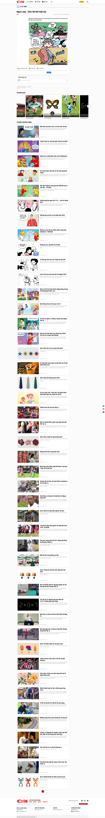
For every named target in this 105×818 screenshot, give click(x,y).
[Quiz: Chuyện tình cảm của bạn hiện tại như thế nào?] (52, 106)
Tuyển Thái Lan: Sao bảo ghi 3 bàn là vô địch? (54, 141)
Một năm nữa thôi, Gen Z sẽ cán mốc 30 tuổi (53, 126)
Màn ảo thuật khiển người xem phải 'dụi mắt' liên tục (53, 423)
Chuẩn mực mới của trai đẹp (48, 407)
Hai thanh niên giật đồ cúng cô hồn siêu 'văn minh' (53, 763)
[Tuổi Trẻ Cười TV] (84, 800)
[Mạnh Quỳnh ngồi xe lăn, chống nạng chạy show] (28, 693)
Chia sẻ (48, 72)
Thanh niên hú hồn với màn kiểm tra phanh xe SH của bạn (54, 482)
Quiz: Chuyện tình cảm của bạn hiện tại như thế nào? (52, 115)
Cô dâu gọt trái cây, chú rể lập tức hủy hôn (52, 259)
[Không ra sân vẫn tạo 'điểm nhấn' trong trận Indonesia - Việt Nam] (28, 235)
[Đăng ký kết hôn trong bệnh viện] (28, 457)
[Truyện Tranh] (52, 7)
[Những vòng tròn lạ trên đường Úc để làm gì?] (28, 723)
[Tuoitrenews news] (45, 801)
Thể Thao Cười (30, 118)
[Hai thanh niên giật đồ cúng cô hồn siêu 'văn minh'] (28, 767)
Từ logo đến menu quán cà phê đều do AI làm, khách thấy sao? (54, 364)
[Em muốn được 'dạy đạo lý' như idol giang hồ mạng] (28, 176)
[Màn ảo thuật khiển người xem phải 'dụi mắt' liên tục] (28, 427)
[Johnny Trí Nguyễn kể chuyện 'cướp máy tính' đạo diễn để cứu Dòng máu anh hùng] (28, 738)
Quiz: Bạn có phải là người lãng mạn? (51, 437)
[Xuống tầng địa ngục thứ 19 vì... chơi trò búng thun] (28, 206)
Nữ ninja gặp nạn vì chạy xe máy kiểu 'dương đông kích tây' (53, 630)
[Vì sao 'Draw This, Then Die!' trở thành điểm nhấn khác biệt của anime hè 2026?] (28, 398)
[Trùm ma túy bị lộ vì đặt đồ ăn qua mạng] (28, 708)
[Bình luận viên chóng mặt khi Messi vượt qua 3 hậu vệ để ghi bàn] (28, 472)
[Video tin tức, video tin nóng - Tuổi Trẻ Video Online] (40, 802)
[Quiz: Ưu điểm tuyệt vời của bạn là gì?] (28, 649)
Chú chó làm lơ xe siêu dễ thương (50, 747)
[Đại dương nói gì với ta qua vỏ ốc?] (28, 309)
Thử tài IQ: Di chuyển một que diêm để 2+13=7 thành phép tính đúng (51, 600)
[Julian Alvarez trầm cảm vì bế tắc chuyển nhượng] (28, 664)
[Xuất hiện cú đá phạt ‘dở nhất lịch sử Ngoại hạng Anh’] (28, 501)
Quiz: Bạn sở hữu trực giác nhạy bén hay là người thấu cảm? (53, 674)
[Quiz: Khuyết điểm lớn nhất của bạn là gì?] (28, 782)
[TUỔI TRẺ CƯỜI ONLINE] (22, 801)
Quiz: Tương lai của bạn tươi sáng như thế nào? (52, 571)
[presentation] (16, 106)
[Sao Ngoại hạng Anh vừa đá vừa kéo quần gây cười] (70, 106)
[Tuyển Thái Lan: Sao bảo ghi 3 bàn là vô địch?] (28, 146)
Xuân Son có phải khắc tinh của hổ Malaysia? (53, 156)
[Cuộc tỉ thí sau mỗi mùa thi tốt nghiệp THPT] (28, 279)
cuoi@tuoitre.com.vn (39, 809)
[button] (51, 2)
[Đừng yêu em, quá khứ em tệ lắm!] (28, 250)
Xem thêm (18, 88)
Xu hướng (30, 1)
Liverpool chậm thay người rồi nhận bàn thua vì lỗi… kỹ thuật (53, 526)
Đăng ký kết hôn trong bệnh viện (50, 452)
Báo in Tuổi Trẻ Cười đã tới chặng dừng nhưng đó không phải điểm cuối (54, 290)
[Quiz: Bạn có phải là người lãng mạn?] (28, 442)
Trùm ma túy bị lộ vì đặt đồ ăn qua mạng (52, 703)
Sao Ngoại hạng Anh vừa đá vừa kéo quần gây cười (69, 115)
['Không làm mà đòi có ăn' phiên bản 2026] (28, 220)
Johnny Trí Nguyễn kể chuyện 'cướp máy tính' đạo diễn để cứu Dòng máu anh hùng (53, 733)
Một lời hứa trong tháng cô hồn (49, 555)
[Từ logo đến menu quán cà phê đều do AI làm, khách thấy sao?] (28, 368)
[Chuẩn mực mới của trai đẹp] (28, 413)
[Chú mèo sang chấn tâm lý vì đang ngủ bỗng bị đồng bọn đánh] (28, 546)
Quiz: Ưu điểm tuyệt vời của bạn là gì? (51, 644)
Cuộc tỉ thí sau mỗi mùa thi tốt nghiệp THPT (53, 274)
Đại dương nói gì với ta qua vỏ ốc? (50, 304)
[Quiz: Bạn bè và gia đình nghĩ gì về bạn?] (28, 516)
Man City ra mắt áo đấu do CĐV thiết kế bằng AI (53, 615)
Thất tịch (33, 68)
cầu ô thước (41, 68)
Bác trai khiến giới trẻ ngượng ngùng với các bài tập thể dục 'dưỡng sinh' (53, 585)
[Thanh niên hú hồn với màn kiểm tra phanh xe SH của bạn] (28, 486)
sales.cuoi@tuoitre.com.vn (22, 811)
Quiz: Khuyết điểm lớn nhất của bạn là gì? (52, 777)
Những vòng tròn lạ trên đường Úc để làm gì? (53, 718)
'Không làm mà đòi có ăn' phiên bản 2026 (52, 215)
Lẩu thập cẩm (48, 118)
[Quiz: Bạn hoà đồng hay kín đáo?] (28, 383)
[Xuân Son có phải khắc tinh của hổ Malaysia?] (28, 161)
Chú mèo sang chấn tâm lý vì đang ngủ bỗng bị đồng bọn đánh (53, 541)
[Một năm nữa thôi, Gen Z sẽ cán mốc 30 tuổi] (28, 132)
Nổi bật (38, 1)
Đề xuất (46, 1)
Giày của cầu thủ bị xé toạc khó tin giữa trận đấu (34, 115)
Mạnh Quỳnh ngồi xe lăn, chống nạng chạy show (53, 689)
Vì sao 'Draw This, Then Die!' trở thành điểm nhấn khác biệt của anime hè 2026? (53, 393)
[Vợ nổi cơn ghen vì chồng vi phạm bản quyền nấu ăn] (28, 324)
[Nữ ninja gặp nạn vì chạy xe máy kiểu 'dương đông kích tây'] (28, 634)
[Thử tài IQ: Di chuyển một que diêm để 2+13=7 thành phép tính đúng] (28, 605)
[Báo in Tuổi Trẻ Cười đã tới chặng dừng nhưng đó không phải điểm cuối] (28, 294)
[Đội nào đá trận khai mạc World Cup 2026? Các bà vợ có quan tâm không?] (28, 339)
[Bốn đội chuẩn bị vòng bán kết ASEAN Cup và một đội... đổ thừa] (28, 191)
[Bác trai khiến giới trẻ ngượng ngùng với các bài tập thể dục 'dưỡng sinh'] (28, 590)
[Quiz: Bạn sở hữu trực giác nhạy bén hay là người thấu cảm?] (28, 679)
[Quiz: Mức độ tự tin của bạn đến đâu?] (28, 353)
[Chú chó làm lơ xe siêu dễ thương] (28, 752)
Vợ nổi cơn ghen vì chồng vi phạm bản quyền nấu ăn (53, 319)
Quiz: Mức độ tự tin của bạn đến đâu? (51, 348)
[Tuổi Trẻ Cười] (87, 800)
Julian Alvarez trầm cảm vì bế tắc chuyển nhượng (52, 659)
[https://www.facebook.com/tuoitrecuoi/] (82, 800)
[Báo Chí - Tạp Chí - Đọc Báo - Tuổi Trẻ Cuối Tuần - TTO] (35, 802)
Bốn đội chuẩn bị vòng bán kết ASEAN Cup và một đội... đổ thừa (53, 186)
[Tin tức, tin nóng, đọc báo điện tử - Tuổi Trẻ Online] (31, 802)
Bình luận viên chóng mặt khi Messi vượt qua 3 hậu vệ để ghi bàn (53, 467)
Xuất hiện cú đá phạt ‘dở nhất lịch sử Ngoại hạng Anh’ (53, 497)
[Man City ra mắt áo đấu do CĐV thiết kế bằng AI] (28, 619)
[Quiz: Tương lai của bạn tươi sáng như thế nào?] (28, 575)
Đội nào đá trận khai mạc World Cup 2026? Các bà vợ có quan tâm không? (53, 334)
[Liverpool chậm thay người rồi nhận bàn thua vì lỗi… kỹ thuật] (28, 531)
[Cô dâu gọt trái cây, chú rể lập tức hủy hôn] (28, 265)
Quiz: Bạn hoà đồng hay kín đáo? (50, 378)
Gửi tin (82, 1)
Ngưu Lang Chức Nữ (23, 68)
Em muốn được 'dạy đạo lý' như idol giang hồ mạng (53, 172)
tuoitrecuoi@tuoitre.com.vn (59, 809)
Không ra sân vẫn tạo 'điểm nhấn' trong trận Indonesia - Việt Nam (53, 231)
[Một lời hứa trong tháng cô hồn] (28, 560)
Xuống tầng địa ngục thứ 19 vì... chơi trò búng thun (54, 201)
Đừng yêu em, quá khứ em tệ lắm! (50, 245)
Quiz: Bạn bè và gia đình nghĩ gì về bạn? (52, 511)
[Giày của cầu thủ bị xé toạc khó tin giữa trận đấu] (34, 106)
